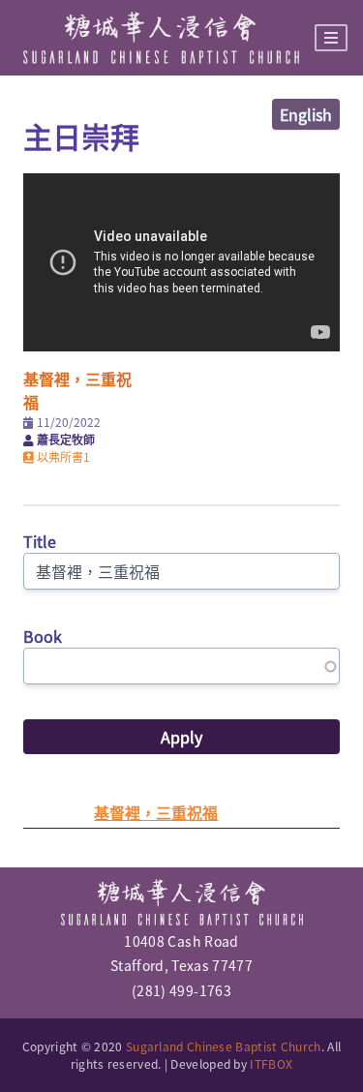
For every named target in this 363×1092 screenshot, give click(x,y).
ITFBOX (271, 1064)
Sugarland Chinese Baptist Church (223, 1046)
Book (42, 636)
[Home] (161, 38)
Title (39, 541)
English (306, 114)
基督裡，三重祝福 (156, 812)
